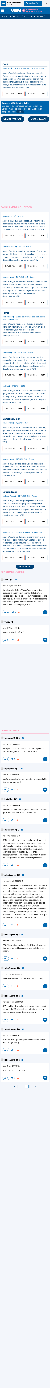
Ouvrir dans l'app (33, 3)
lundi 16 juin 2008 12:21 (11, 775)
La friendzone (10, 492)
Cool (5, 64)
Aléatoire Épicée (38, 17)
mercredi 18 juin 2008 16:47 (13, 881)
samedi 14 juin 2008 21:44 (12, 628)
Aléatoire (14, 17)
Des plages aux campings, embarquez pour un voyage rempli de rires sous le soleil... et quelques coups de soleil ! (23, 107)
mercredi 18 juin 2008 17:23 (13, 1002)
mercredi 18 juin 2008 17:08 (13, 941)
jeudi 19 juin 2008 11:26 (11, 1035)
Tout (4, 17)
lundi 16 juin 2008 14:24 (11, 805)
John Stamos (10, 875)
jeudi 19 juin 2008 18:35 (11, 1066)
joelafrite (8, 799)
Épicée (25, 17)
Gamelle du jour (11, 419)
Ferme (6, 313)
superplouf (9, 769)
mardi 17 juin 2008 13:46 (11, 836)
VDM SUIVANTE (38, 119)
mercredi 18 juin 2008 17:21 (12, 974)
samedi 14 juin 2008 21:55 (12, 586)
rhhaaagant (9, 935)
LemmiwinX (9, 738)
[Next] (14, 1086)
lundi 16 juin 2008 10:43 (11, 744)
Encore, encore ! (25, 566)
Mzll (6, 580)
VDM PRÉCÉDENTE (12, 119)
